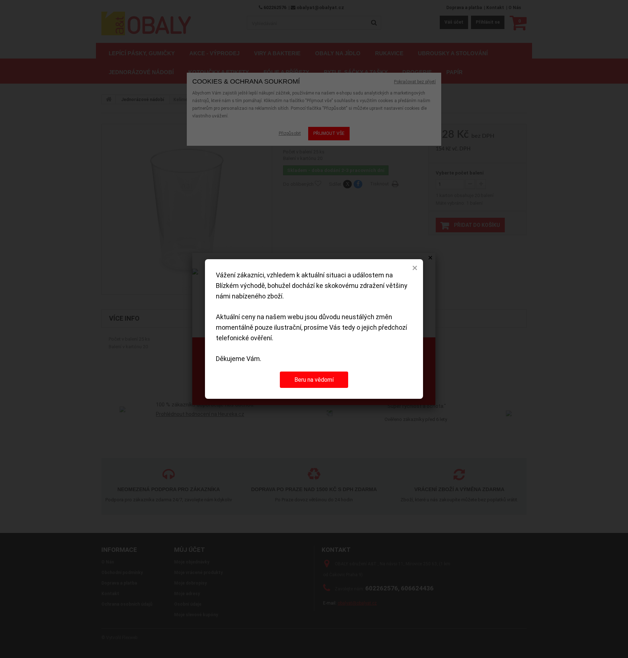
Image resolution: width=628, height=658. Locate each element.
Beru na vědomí (314, 379)
